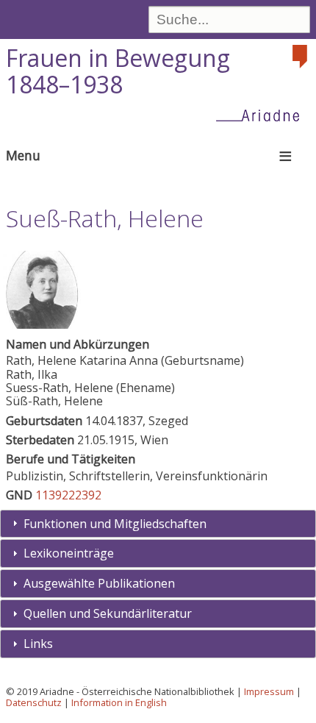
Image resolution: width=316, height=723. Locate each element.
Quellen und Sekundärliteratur (108, 613)
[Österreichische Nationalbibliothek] (301, 56)
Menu (23, 155)
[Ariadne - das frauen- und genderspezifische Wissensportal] (262, 115)
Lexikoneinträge (69, 553)
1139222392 (68, 495)
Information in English (119, 702)
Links (38, 643)
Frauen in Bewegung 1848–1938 (118, 71)
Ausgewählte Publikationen (99, 583)
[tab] (158, 524)
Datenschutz (34, 702)
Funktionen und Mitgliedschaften (115, 524)
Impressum (269, 691)
